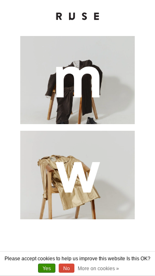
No (66, 268)
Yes (47, 268)
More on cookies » (98, 268)
